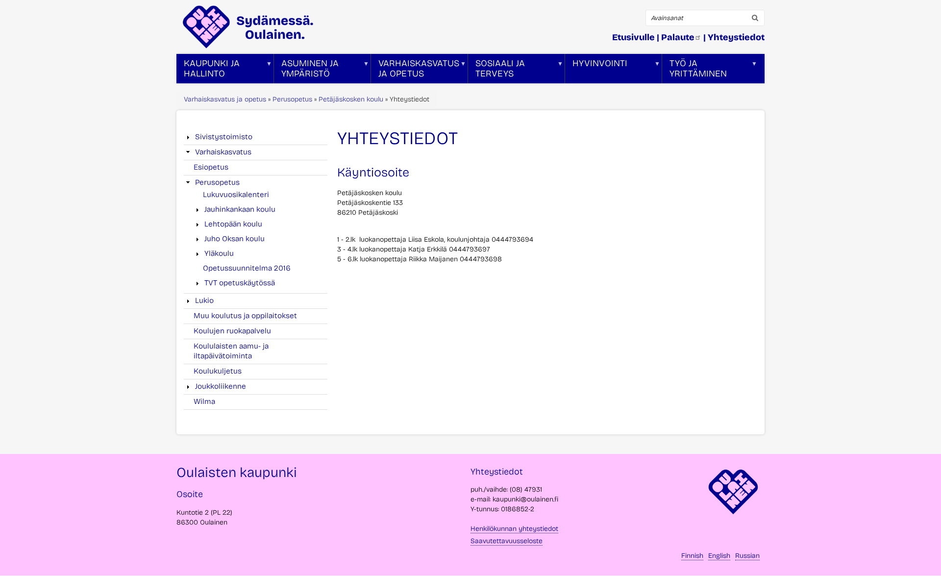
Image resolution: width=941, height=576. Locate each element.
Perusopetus (292, 99)
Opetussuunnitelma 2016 (247, 268)
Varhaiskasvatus (223, 152)
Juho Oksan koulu (234, 238)
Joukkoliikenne (220, 386)
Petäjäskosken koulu (351, 99)
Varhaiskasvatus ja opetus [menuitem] (415, 70)
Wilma (204, 401)
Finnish (692, 555)
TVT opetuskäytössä (239, 282)
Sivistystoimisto (223, 136)
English (719, 555)
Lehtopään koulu (233, 224)
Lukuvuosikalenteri (236, 194)
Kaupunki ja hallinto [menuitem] (208, 70)
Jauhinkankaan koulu (239, 209)
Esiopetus (211, 167)
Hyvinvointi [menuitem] (596, 70)
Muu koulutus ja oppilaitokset (245, 315)
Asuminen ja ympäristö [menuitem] (306, 70)
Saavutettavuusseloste (506, 541)
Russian (747, 555)
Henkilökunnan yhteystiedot (514, 529)
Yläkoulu (219, 253)
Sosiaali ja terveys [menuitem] (496, 70)
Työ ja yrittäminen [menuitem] (694, 70)
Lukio (204, 300)
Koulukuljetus (218, 371)
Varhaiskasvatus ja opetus (225, 99)
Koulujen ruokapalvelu (232, 330)
